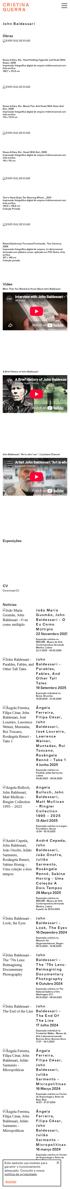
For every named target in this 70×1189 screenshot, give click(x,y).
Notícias (10, 605)
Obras (8, 36)
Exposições (12, 541)
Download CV (11, 590)
